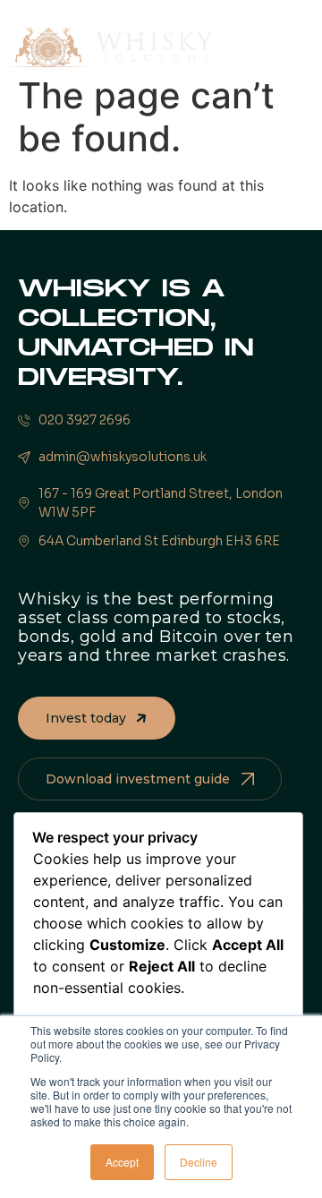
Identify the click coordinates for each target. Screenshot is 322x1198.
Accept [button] (122, 1161)
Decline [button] (198, 1161)
